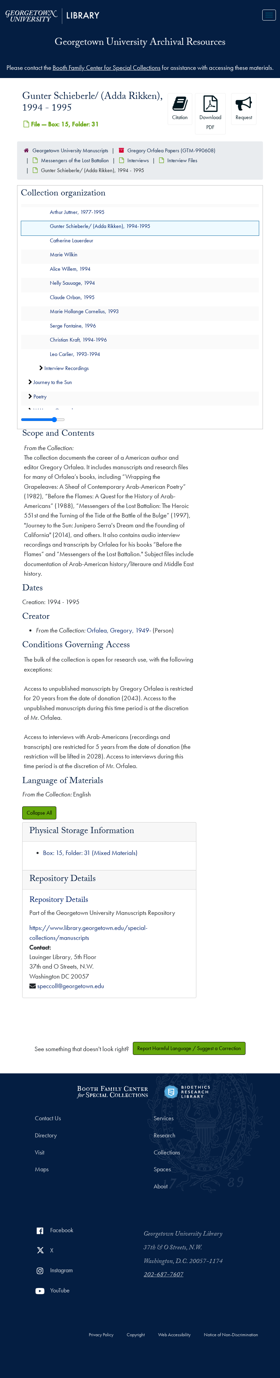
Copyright (136, 1335)
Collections (167, 1152)
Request (244, 117)
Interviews (138, 160)
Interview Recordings (66, 368)
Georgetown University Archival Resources (140, 43)
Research (164, 1135)
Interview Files (182, 160)
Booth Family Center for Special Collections (106, 67)
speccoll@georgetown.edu (70, 986)
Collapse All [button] (39, 812)
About (161, 1186)
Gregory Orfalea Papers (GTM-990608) (171, 150)
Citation (180, 117)
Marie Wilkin (64, 254)
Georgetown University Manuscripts (70, 150)
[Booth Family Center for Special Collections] (112, 1091)
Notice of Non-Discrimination (231, 1335)
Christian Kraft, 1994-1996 (78, 339)
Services (163, 1118)
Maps (41, 1169)
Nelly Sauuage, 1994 (72, 282)
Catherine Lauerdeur (71, 240)
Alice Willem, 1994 (70, 268)
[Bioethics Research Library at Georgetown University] (187, 1091)
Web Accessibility (174, 1335)
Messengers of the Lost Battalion (75, 160)
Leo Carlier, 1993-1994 (75, 353)
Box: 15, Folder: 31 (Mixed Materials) (90, 853)
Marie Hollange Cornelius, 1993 (84, 311)
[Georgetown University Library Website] (52, 15)
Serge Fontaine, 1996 (73, 325)
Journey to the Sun (52, 382)
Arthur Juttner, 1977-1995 (77, 212)
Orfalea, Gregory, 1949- (119, 630)
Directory (46, 1135)
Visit (39, 1152)
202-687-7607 (163, 1275)
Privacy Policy (101, 1335)
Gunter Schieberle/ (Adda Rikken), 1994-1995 (100, 226)
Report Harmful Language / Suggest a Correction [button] (189, 1048)
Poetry (39, 396)
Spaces (162, 1169)
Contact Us (48, 1118)
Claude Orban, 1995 (72, 297)
